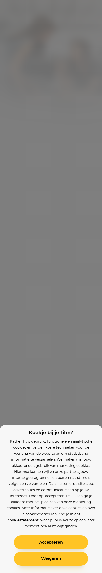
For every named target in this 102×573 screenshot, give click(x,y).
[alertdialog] (51, 286)
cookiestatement (23, 520)
